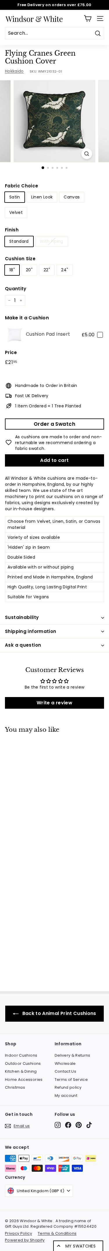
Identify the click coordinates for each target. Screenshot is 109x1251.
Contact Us (65, 1071)
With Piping (51, 241)
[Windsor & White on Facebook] (68, 1125)
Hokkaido (14, 71)
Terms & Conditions (57, 1233)
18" (12, 270)
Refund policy (68, 1087)
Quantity (15, 289)
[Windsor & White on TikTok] (89, 1125)
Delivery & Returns (72, 1055)
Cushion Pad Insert (48, 334)
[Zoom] (86, 153)
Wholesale (65, 1063)
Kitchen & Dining (21, 1071)
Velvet (16, 212)
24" (64, 270)
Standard (19, 241)
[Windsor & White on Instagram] (58, 1125)
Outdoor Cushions (23, 1063)
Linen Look (42, 197)
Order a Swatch (54, 423)
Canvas (72, 197)
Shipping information (30, 631)
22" (47, 270)
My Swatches (80, 1246)
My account (66, 1095)
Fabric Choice (21, 186)
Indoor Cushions (21, 1055)
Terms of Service (71, 1079)
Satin (14, 197)
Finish (12, 230)
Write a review (54, 702)
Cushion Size (20, 259)
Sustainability (22, 617)
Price (11, 352)
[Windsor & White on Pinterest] (79, 1125)
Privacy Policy (18, 1233)
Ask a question (23, 645)
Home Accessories (24, 1079)
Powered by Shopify (24, 1240)
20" (29, 270)
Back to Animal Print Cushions (58, 1013)
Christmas (15, 1087)
